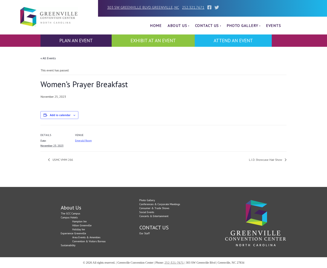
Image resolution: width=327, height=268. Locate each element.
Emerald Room (83, 140)
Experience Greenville (73, 233)
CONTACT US (207, 25)
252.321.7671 (193, 7)
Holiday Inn (78, 229)
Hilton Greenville (82, 225)
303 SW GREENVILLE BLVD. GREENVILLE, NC (143, 7)
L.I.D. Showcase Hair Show (266, 160)
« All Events (48, 58)
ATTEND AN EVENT (233, 41)
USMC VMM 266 (62, 160)
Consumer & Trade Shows (154, 208)
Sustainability (68, 245)
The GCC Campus (70, 213)
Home (156, 25)
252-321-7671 (174, 262)
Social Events (146, 212)
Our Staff (144, 233)
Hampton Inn (79, 221)
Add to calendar (60, 115)
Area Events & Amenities (86, 237)
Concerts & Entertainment (153, 216)
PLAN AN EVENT (76, 41)
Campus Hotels (69, 217)
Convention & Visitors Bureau (89, 241)
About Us (177, 25)
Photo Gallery (242, 25)
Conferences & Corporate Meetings (159, 204)
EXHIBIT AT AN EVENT (153, 41)
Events (273, 25)
